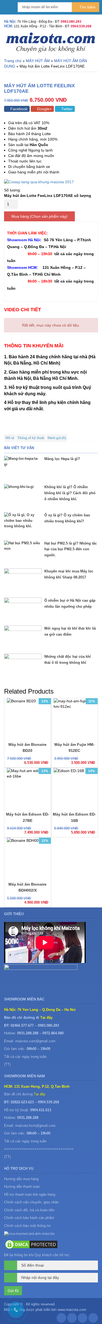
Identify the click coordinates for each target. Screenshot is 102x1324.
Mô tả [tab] (9, 438)
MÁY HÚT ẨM (38, 61)
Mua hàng (20, 216)
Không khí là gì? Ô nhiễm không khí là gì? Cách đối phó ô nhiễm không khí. (69, 493)
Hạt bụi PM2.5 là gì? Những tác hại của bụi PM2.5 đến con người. (70, 549)
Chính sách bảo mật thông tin (27, 1226)
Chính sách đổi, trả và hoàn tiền (29, 1210)
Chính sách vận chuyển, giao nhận (31, 1202)
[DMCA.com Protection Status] (31, 1244)
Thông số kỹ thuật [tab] (30, 438)
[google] (72, 1319)
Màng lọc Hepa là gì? (62, 459)
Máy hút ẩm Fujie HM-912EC (74, 747)
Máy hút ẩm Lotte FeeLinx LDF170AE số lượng (47, 195)
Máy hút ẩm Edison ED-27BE (27, 817)
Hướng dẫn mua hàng (21, 1179)
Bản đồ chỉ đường (24, 1094)
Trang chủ (12, 61)
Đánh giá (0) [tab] (57, 438)
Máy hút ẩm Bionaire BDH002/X (27, 887)
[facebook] (61, 1319)
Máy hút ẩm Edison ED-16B (74, 817)
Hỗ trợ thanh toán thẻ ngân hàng (29, 1194)
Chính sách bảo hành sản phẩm (29, 1218)
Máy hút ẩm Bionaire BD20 (27, 747)
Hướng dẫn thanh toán (22, 1187)
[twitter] (82, 1319)
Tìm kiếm (86, 7)
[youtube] (93, 1319)
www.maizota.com (72, 1310)
